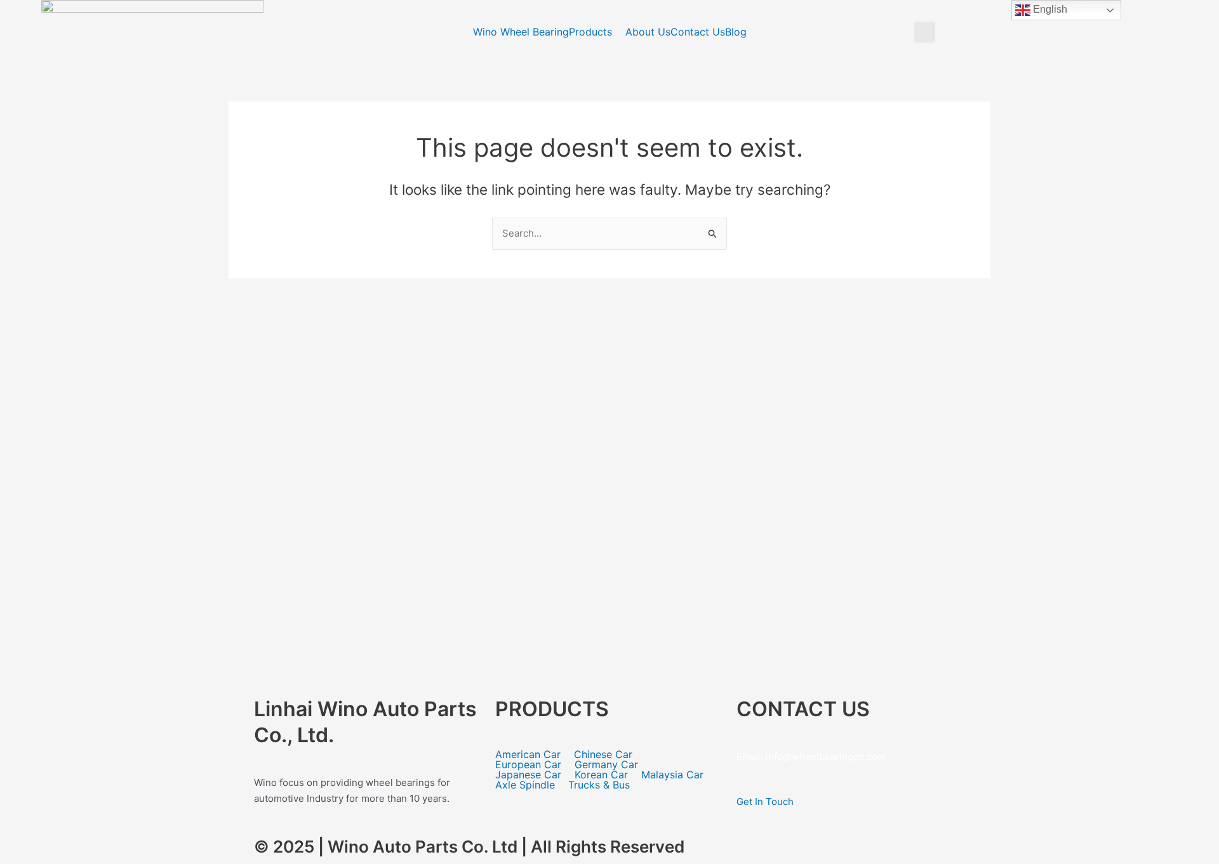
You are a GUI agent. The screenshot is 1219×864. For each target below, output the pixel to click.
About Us (647, 32)
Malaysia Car (672, 774)
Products (590, 32)
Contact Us (697, 32)
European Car (528, 764)
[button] (924, 32)
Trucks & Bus (599, 785)
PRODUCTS (552, 709)
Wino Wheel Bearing (521, 32)
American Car (528, 754)
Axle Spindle (525, 785)
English (1048, 9)
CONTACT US (803, 709)
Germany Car (606, 764)
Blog (736, 32)
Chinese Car (603, 754)
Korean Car (601, 774)
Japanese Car (528, 774)
